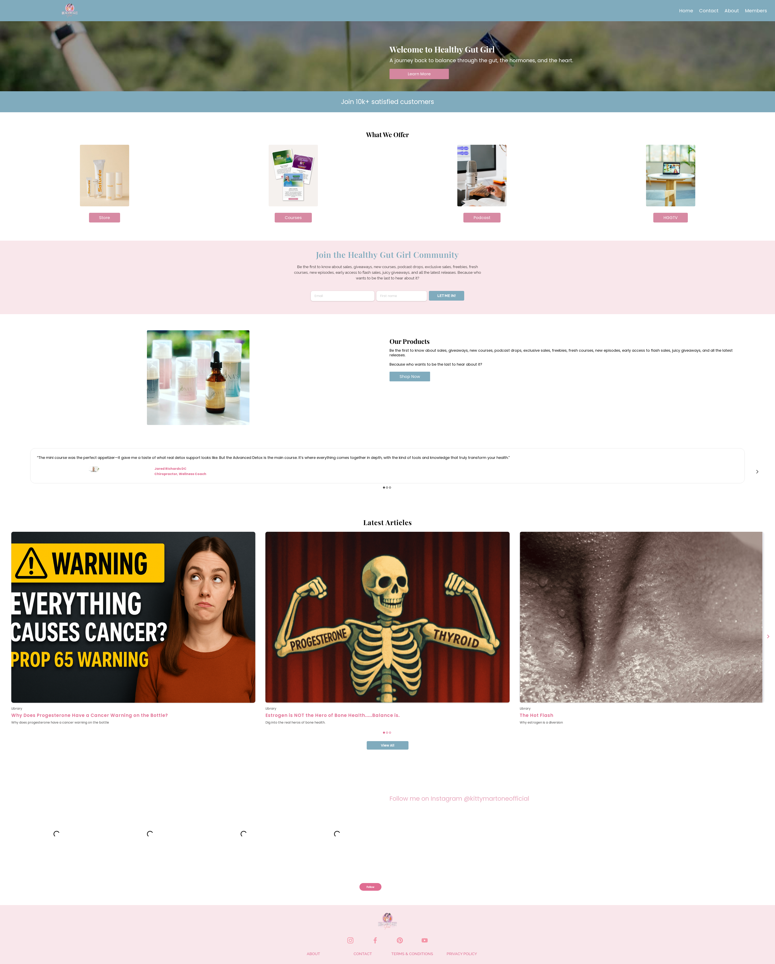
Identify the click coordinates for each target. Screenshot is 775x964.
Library (16, 708)
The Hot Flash (536, 715)
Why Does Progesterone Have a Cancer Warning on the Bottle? (89, 715)
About (732, 10)
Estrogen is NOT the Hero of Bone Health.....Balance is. (332, 715)
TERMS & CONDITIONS (412, 953)
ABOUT (313, 953)
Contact (708, 10)
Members (756, 10)
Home (686, 10)
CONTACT (363, 953)
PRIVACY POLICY (462, 953)
